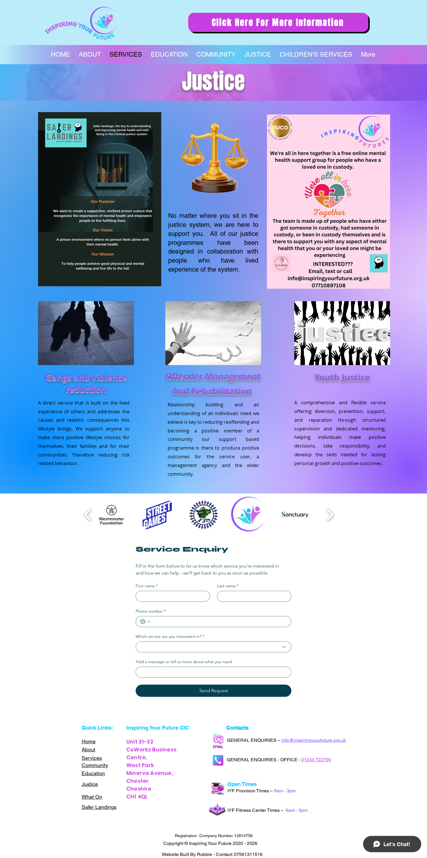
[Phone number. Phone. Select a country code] (145, 621)
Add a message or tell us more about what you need (184, 661)
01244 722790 (316, 759)
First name (147, 586)
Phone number (151, 611)
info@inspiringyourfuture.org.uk (313, 740)
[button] (111, 514)
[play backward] (87, 515)
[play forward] (329, 515)
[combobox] (213, 646)
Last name (227, 586)
